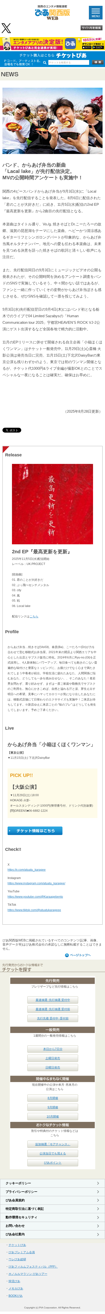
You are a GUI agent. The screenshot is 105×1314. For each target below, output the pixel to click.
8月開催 (53, 1098)
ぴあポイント (53, 1162)
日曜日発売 (52, 1067)
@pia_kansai (6, 28)
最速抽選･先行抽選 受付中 (53, 1000)
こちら (34, 616)
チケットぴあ (17, 1245)
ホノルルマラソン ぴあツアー (28, 1274)
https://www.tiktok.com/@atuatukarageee (34, 910)
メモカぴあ (16, 1288)
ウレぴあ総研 (17, 1259)
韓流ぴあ (14, 1281)
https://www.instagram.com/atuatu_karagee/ (36, 883)
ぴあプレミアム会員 (22, 1252)
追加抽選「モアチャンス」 (52, 1144)
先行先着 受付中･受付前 (53, 1018)
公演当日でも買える (53, 1153)
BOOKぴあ (16, 1295)
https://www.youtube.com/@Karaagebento (35, 896)
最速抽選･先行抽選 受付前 (53, 1009)
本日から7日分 (53, 1049)
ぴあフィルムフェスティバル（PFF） (33, 1266)
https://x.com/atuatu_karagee (27, 869)
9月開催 (53, 1107)
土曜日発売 (52, 1058)
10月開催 (53, 1116)
